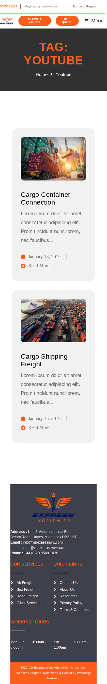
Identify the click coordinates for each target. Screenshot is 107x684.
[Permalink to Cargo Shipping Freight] (53, 340)
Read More (38, 265)
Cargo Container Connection (45, 198)
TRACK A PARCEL (35, 21)
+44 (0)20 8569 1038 (41, 553)
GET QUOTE (67, 21)
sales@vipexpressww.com (42, 548)
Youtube (63, 74)
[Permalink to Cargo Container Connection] (53, 179)
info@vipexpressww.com (43, 542)
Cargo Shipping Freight (44, 360)
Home (42, 74)
